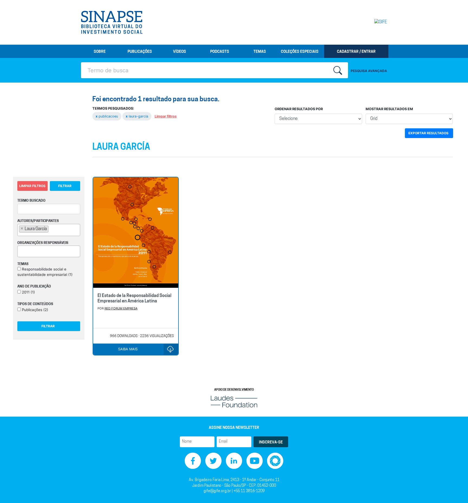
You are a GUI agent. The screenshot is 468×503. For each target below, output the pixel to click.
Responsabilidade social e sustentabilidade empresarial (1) (45, 272)
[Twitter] (213, 461)
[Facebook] (193, 461)
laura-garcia (137, 116)
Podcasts (219, 52)
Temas (259, 52)
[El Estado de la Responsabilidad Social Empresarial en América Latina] (135, 233)
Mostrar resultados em (389, 109)
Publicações (140, 52)
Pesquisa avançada (369, 71)
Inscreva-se (271, 442)
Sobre (100, 52)
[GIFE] (369, 22)
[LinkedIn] (234, 461)
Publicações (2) (34, 310)
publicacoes (107, 116)
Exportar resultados (428, 133)
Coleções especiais (299, 52)
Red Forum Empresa (121, 308)
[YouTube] (254, 461)
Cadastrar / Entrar (356, 52)
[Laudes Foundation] (234, 402)
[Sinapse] (111, 22)
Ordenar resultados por (299, 109)
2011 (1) (28, 292)
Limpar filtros (166, 116)
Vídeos (179, 52)
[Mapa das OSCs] (275, 461)
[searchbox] (51, 229)
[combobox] (48, 230)
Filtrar (65, 186)
